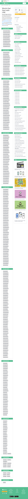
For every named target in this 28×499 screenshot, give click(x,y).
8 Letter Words (17, 100)
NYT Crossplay (18, 26)
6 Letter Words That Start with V (20, 108)
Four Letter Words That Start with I (20, 156)
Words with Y (17, 123)
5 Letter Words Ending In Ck (19, 71)
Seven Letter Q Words (18, 144)
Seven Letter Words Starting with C (20, 128)
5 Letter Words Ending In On (19, 68)
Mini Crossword (17, 38)
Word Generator (17, 58)
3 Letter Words (17, 93)
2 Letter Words (17, 92)
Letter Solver (23, 491)
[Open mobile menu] (2, 3)
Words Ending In (17, 79)
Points (17, 18)
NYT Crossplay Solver (18, 43)
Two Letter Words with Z (18, 122)
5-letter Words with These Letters (20, 84)
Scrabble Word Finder (18, 53)
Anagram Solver (17, 52)
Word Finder (17, 45)
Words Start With (6, 5)
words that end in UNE (8, 19)
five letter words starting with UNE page (7, 21)
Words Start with (17, 82)
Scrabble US (18, 28)
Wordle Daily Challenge (18, 35)
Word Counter (23, 493)
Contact (17, 490)
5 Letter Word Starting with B (19, 126)
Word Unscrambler (18, 49)
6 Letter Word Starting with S (19, 125)
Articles (11, 491)
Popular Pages (10, 492)
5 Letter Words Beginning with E (20, 121)
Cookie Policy (17, 492)
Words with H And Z (18, 112)
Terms (17, 491)
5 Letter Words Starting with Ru (20, 73)
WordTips (2, 5)
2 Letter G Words (17, 146)
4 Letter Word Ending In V (19, 151)
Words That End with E (18, 137)
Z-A (16, 21)
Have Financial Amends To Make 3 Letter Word (20, 148)
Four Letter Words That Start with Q (20, 153)
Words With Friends (19, 27)
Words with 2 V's (17, 116)
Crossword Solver (17, 47)
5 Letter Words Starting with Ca (20, 67)
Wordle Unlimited (17, 37)
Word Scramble (17, 50)
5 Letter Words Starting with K (19, 143)
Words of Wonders (18, 55)
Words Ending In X (18, 136)
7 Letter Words (17, 99)
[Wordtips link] (6, 3)
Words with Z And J (18, 134)
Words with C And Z (18, 119)
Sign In (24, 3)
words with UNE (5, 20)
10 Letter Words (17, 103)
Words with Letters (18, 81)
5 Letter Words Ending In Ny (19, 74)
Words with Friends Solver (19, 56)
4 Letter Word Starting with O (19, 140)
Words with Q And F (18, 115)
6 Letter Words (17, 97)
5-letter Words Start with (19, 85)
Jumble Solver (17, 59)
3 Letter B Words (17, 139)
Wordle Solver (17, 46)
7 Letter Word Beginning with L (20, 142)
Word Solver (17, 60)
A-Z (16, 20)
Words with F (17, 113)
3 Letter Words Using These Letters (19, 110)
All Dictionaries (18, 31)
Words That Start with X (18, 118)
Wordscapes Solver (18, 62)
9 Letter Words (17, 102)
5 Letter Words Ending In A (19, 129)
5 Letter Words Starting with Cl (19, 70)
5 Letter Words (17, 96)
